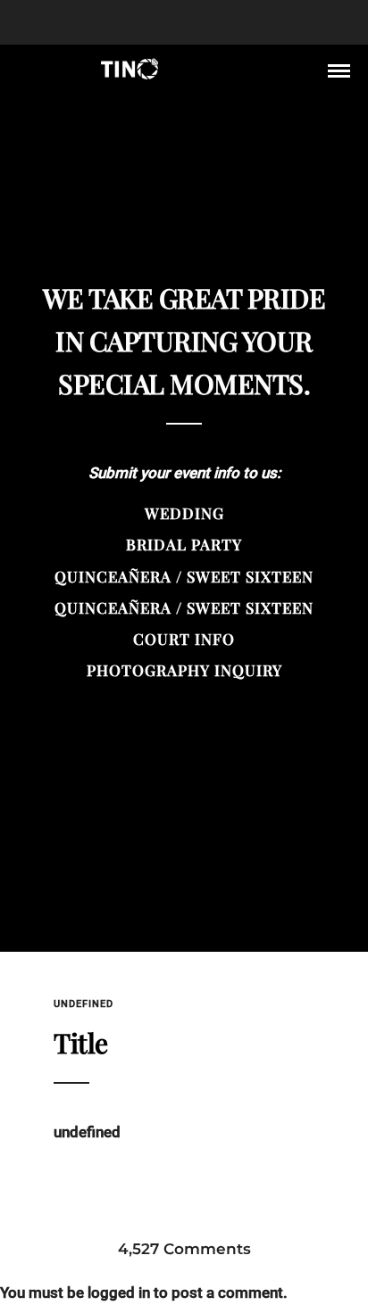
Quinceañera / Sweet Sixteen (184, 576)
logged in (119, 1292)
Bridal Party (184, 544)
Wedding (184, 513)
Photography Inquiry (184, 670)
